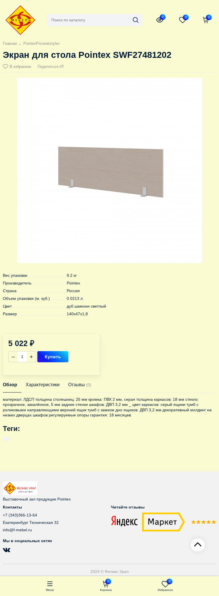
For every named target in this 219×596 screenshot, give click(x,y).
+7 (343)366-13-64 (20, 515)
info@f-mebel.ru (17, 530)
